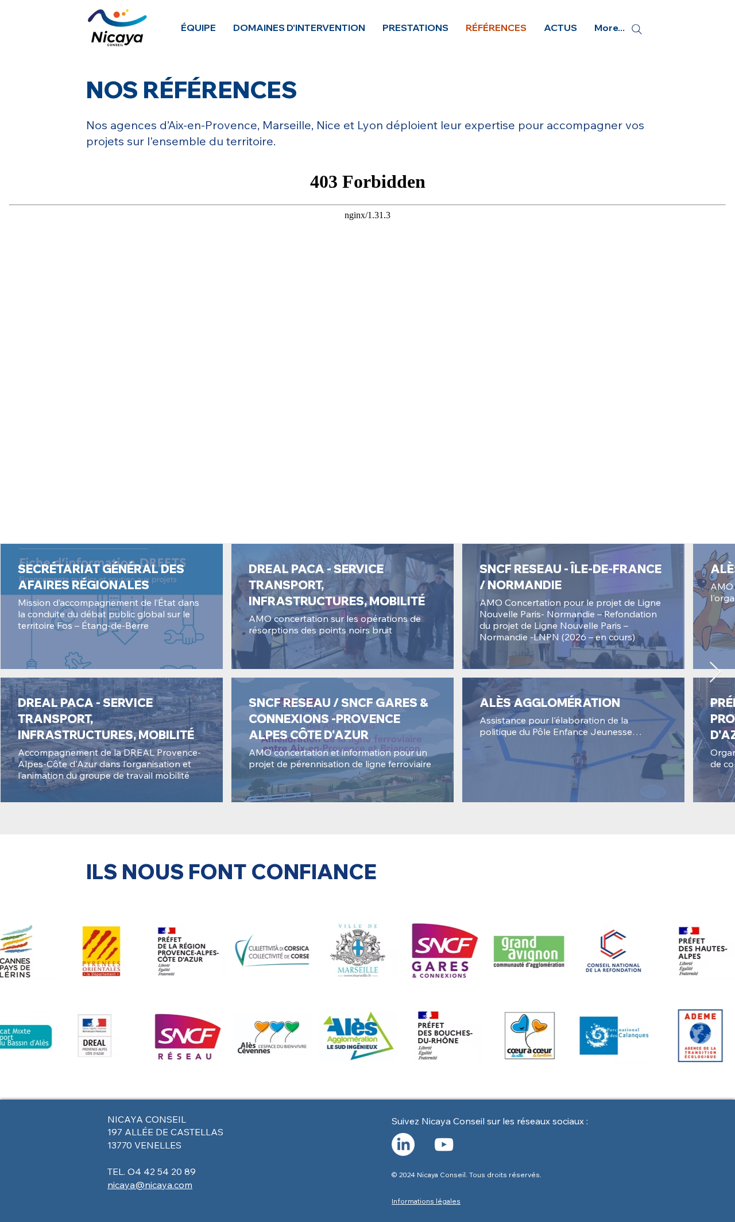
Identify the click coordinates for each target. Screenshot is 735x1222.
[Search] (637, 29)
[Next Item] (715, 673)
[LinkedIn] (403, 1144)
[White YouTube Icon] (443, 1144)
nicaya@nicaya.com (149, 1184)
